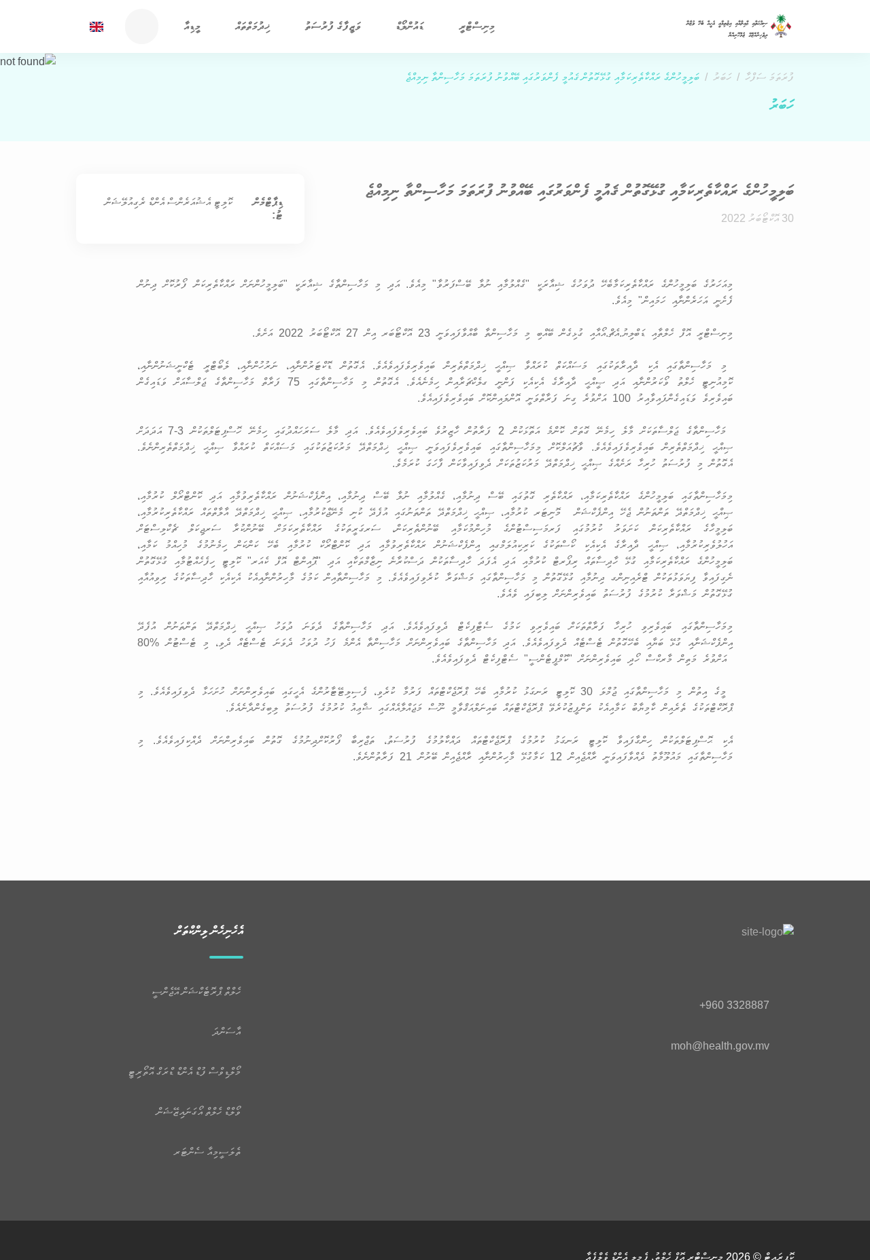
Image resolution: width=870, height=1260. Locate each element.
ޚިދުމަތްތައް (252, 26)
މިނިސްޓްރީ (477, 26)
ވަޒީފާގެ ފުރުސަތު (332, 26)
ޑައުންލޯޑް (409, 26)
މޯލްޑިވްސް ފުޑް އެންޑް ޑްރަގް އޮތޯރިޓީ (185, 1071)
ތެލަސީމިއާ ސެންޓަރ (208, 1151)
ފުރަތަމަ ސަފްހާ (769, 77)
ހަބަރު (722, 77)
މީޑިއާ (192, 26)
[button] (446, 28)
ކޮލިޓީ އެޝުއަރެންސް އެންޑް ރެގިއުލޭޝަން (168, 202)
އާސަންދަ (227, 1031)
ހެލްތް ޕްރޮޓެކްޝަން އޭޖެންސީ (197, 991)
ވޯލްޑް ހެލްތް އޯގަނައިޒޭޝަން (199, 1111)
